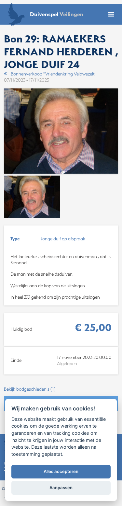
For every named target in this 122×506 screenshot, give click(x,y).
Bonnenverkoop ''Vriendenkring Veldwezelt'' (54, 74)
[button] (61, 389)
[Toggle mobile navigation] (111, 14)
